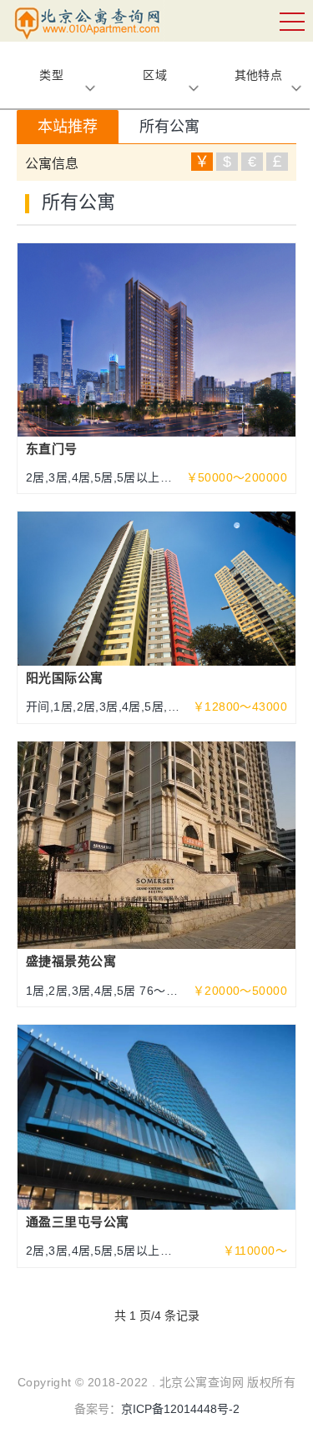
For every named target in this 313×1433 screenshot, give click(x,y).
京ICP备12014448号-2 (180, 1409)
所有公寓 (169, 126)
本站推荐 (68, 126)
